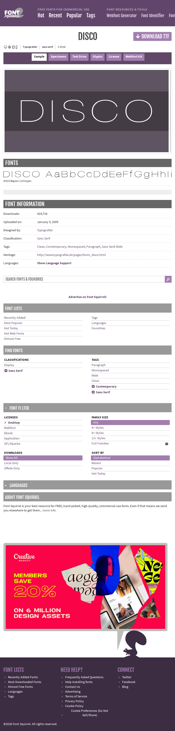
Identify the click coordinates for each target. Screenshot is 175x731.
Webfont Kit (134, 56)
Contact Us (72, 687)
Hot (41, 15)
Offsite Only (12, 468)
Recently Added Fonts (23, 677)
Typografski (30, 47)
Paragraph (93, 247)
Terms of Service (76, 696)
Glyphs (97, 56)
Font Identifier (152, 15)
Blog (125, 687)
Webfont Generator (122, 15)
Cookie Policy (74, 706)
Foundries (98, 328)
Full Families (100, 443)
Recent (55, 15)
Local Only (11, 463)
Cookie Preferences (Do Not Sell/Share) (89, 713)
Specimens (58, 56)
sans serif (47, 47)
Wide (119, 247)
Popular (74, 15)
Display (9, 365)
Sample (39, 56)
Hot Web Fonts (14, 334)
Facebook (128, 682)
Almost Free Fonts (20, 687)
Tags (90, 15)
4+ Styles (98, 428)
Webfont (10, 428)
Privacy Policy (74, 701)
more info (49, 510)
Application (12, 438)
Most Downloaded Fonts (24, 682)
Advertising (72, 692)
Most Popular (13, 323)
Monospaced (76, 247)
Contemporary (56, 247)
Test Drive (79, 56)
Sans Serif (43, 239)
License (114, 56)
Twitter (126, 677)
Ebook (8, 433)
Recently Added (15, 318)
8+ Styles (98, 433)
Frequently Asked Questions (84, 677)
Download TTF (152, 36)
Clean (41, 247)
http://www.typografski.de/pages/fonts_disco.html (71, 255)
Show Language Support (54, 263)
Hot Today (11, 328)
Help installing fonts (79, 682)
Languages (99, 323)
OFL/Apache (12, 444)
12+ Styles (98, 438)
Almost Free (12, 339)
